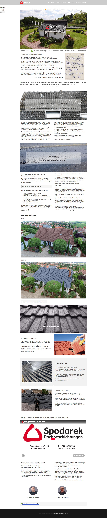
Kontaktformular (65, 513)
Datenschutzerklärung (59, 513)
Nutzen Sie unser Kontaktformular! (30, 503)
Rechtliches (54, 513)
